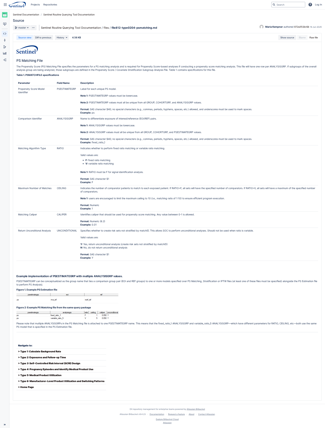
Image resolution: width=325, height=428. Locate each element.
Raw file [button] (313, 37)
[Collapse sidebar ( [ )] (5, 424)
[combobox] (288, 4)
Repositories (50, 4)
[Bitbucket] (17, 4)
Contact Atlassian (206, 414)
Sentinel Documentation (26, 14)
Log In (318, 4)
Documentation (157, 414)
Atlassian (167, 422)
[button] (5, 4)
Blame (302, 37)
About (191, 414)
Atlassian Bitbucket (196, 409)
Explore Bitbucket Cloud (167, 419)
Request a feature (176, 414)
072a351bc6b (301, 26)
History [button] (60, 37)
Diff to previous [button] (43, 37)
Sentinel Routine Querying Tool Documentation (69, 14)
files (106, 27)
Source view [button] (24, 37)
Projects (35, 4)
